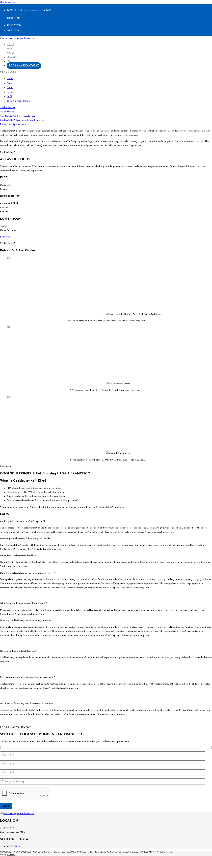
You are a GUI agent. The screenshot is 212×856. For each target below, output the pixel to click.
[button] (106, 521)
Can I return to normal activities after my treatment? (27, 677)
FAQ (9, 96)
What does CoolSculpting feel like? (18, 556)
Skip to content (8, 2)
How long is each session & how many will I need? (25, 538)
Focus (10, 87)
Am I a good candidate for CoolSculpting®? (22, 521)
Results (10, 92)
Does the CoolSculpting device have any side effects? (27, 573)
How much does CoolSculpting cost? (18, 651)
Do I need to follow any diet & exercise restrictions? (26, 703)
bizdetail (11, 855)
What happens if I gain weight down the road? (23, 603)
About (10, 83)
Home (10, 78)
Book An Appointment (19, 101)
